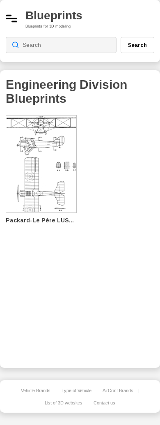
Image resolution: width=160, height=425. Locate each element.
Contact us (104, 402)
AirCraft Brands (118, 390)
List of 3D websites (63, 402)
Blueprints (53, 15)
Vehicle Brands (35, 390)
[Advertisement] (121, 236)
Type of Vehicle (76, 390)
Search (137, 45)
